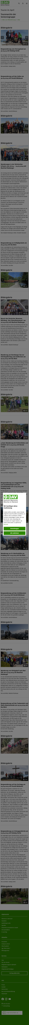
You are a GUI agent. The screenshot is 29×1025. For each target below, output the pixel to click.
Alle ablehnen (14, 533)
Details (6, 524)
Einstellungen (14, 528)
